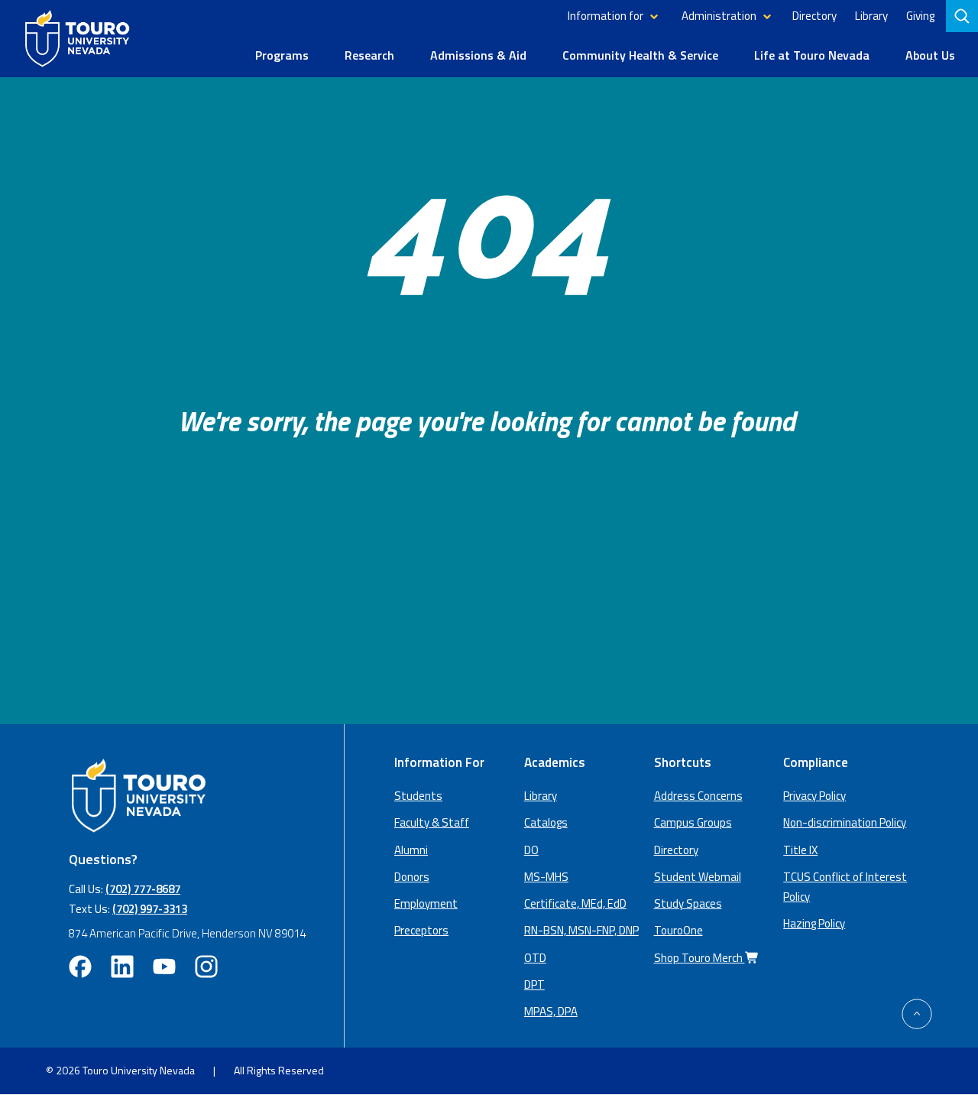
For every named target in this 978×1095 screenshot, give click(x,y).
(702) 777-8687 (142, 889)
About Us (930, 55)
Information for (605, 15)
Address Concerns (698, 795)
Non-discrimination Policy (844, 822)
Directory (814, 15)
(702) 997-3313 (149, 909)
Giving (920, 15)
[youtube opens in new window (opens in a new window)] (164, 966)
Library (871, 15)
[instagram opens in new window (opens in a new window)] (206, 966)
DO (531, 850)
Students (418, 795)
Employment (426, 903)
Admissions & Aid (478, 55)
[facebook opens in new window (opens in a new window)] (80, 966)
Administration (719, 15)
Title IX (800, 850)
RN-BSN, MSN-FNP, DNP (581, 930)
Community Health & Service (640, 55)
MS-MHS (546, 876)
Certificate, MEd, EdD (575, 903)
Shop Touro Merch (699, 958)
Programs (282, 55)
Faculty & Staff (431, 822)
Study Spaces (688, 903)
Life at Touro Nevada (812, 55)
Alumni (411, 850)
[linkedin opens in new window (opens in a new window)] (122, 966)
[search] (963, 16)
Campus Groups (693, 822)
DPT (534, 984)
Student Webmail (697, 876)
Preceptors (421, 930)
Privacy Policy (814, 795)
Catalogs (546, 822)
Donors (411, 876)
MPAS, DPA (551, 1011)
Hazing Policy (814, 923)
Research (369, 55)
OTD (535, 958)
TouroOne (678, 930)
